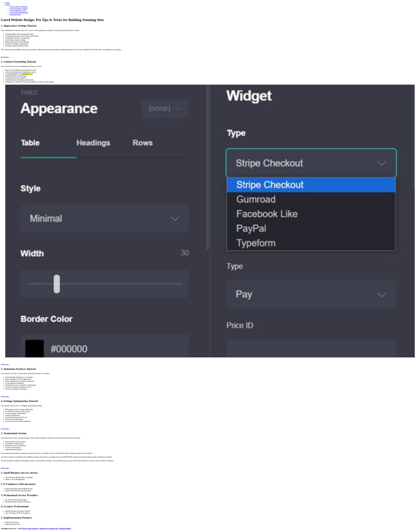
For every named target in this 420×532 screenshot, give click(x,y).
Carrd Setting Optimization (19, 12)
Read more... (5, 57)
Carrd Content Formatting (18, 7)
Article (7, 5)
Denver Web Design (29, 528)
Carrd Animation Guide (18, 10)
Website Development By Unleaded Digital (55, 528)
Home (7, 3)
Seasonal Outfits (15, 14)
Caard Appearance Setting (19, 9)
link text (23, 76)
